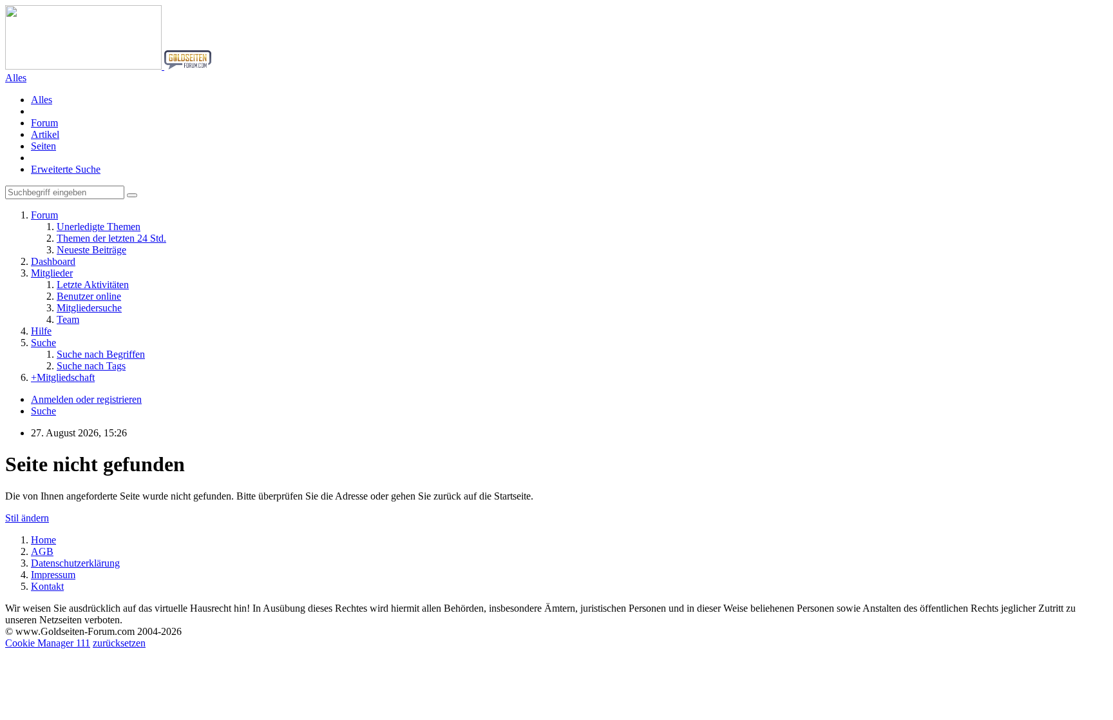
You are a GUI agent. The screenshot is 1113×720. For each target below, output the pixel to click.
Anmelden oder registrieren (86, 399)
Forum (44, 122)
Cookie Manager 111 (47, 642)
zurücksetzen (119, 642)
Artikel (45, 134)
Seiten (43, 146)
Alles (41, 99)
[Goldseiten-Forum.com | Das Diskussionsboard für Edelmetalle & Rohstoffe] (108, 66)
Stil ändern (27, 517)
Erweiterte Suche (65, 169)
